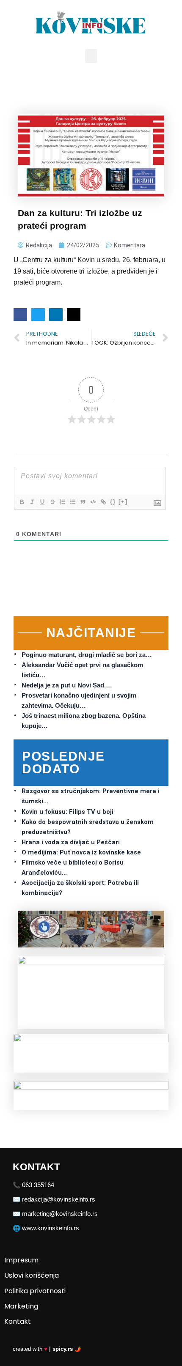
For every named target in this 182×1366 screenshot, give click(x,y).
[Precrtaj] (52, 502)
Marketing (21, 1306)
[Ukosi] (32, 502)
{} (113, 501)
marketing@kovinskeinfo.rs (60, 1213)
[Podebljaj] (22, 502)
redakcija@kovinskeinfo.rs (58, 1199)
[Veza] (103, 502)
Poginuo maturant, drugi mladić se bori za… (87, 655)
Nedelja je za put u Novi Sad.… (67, 685)
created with (47, 1349)
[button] (91, 56)
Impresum (21, 1260)
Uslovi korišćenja (31, 1275)
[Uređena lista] (62, 502)
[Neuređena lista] (72, 502)
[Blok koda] (93, 502)
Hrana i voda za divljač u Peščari (71, 842)
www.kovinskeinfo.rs (50, 1228)
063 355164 (38, 1185)
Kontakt (17, 1321)
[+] (123, 501)
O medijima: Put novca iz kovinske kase (81, 852)
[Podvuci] (42, 502)
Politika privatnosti (35, 1291)
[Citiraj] (82, 502)
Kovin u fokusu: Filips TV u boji (67, 812)
